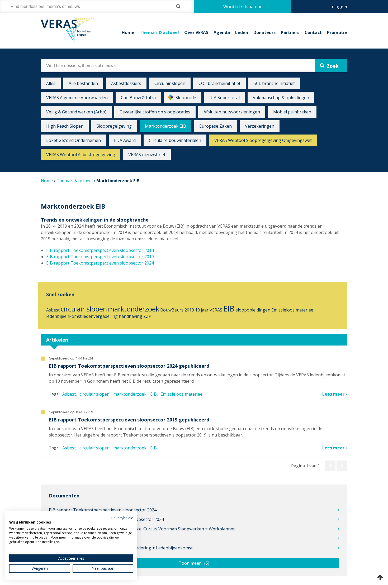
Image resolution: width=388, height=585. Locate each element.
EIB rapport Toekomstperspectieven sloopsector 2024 (100, 263)
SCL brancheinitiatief (274, 83)
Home (128, 32)
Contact (313, 32)
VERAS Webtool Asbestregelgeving (80, 154)
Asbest (53, 310)
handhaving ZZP (135, 316)
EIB (229, 308)
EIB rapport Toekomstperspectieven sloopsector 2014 (100, 250)
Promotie (337, 32)
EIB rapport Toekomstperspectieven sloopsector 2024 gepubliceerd (129, 366)
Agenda (222, 32)
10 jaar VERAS (208, 310)
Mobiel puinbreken (292, 112)
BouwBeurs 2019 (177, 310)
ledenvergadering (100, 316)
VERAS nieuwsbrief (146, 154)
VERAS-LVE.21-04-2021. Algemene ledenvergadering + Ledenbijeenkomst (121, 548)
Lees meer (334, 394)
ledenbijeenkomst (64, 316)
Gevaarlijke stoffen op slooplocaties (155, 112)
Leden (241, 32)
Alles (50, 83)
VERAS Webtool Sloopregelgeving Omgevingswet (263, 140)
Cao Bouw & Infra (138, 97)
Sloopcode (186, 97)
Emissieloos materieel (292, 310)
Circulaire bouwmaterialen (175, 140)
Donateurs (264, 32)
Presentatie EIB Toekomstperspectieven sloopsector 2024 (106, 519)
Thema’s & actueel (159, 32)
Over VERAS (196, 32)
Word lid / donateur (242, 6)
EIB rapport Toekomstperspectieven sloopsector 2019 (100, 257)
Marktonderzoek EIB (165, 126)
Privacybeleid (122, 517)
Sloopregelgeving (114, 126)
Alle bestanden (83, 83)
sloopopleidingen (253, 310)
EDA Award (125, 140)
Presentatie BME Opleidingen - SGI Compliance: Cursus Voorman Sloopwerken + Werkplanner (142, 529)
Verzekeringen (259, 126)
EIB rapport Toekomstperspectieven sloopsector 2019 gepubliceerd (129, 419)
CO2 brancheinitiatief (219, 83)
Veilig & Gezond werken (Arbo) (76, 112)
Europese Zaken (215, 126)
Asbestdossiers (126, 83)
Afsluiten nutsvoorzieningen (232, 112)
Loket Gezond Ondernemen (73, 140)
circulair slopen (84, 309)
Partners (290, 32)
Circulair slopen (169, 83)
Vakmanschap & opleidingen (281, 97)
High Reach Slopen (64, 126)
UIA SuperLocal (224, 97)
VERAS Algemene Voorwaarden (77, 97)
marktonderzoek (133, 309)
